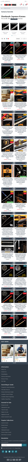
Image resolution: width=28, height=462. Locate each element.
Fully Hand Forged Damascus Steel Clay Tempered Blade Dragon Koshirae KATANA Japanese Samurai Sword (7, 181)
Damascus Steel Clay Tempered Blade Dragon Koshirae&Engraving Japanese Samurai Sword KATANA (7, 130)
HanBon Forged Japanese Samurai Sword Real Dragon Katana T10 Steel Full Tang (7, 206)
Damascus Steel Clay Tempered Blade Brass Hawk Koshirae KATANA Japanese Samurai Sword (20, 105)
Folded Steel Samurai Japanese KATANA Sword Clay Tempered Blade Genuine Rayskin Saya (7, 155)
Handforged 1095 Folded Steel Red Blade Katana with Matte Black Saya (7, 330)
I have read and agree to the (12, 448)
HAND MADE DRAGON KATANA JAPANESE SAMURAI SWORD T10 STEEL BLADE (7, 255)
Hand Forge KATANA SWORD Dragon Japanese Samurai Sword (20, 205)
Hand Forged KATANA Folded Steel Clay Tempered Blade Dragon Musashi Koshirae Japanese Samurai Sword (20, 231)
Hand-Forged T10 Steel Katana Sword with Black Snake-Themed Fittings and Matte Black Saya (20, 306)
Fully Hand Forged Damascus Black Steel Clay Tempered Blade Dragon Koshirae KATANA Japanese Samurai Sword (20, 156)
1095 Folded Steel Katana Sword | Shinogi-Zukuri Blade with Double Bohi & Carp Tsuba (7, 58)
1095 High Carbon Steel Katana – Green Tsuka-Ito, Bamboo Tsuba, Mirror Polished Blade (7, 81)
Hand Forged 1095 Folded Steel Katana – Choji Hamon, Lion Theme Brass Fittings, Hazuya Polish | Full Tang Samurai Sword (7, 231)
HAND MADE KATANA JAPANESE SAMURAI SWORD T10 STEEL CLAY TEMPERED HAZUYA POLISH (20, 256)
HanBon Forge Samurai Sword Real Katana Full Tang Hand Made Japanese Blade (20, 180)
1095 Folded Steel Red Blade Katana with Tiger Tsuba (20, 57)
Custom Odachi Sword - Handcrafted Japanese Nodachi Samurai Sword (20, 81)
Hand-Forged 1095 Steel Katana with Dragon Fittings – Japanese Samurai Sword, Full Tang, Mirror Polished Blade (7, 281)
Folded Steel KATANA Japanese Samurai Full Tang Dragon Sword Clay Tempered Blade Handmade (20, 130)
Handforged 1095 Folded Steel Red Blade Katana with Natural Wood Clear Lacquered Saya (20, 331)
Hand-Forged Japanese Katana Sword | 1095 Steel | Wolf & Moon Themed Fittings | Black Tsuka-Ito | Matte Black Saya (20, 281)
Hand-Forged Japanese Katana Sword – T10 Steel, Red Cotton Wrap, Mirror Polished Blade (7, 306)
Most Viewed (5, 341)
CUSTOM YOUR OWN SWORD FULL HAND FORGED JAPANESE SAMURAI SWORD (7, 104)
